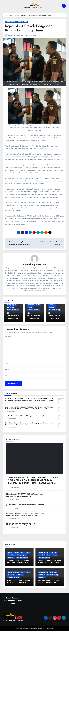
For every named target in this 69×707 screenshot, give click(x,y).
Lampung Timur (22, 21)
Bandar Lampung (13, 552)
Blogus (40, 628)
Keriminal (31, 305)
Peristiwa (10, 307)
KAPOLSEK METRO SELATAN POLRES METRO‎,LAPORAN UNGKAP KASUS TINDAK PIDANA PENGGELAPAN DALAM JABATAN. (25, 495)
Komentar (9, 336)
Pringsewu (41, 577)
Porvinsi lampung (13, 310)
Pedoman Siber (9, 600)
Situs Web (8, 376)
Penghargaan (11, 305)
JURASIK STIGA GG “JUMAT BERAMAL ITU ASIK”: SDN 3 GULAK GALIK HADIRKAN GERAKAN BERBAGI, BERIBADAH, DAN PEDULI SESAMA (33, 480)
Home (8, 598)
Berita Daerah (10, 21)
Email (7, 369)
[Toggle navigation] (4, 6)
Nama (7, 363)
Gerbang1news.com (16, 35)
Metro (38, 305)
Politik (19, 600)
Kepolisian (52, 305)
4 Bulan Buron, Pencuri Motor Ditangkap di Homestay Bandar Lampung (30, 416)
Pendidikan (11, 555)
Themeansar (49, 628)
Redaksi (15, 598)
